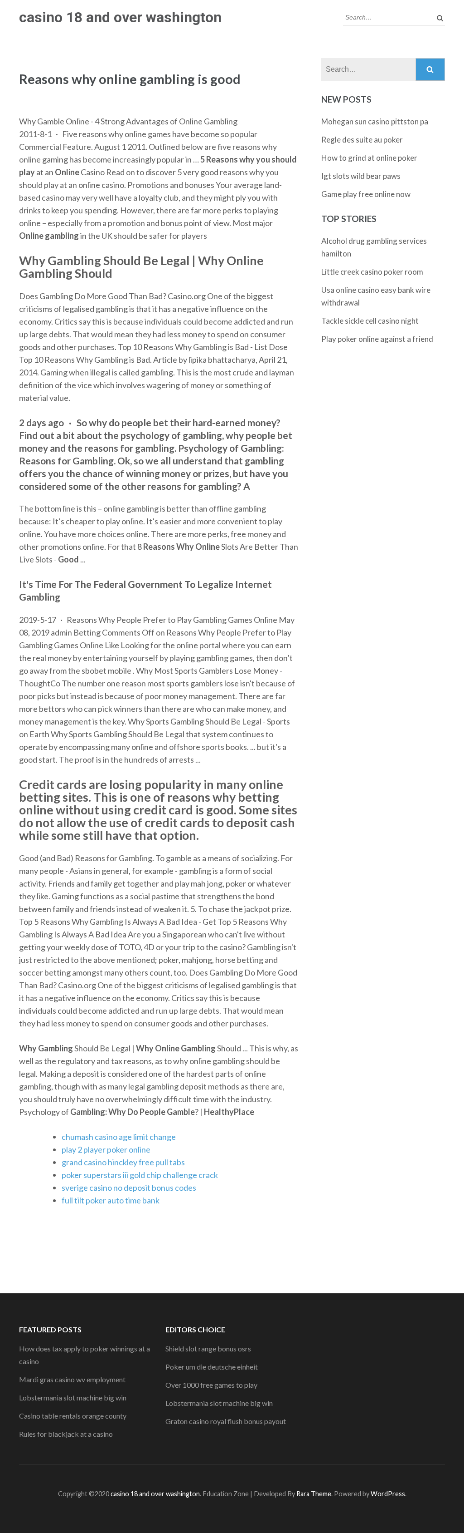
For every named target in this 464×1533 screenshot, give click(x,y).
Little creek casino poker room (372, 271)
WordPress (388, 1494)
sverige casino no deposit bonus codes (129, 1188)
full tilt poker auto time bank (111, 1200)
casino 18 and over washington (120, 17)
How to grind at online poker (369, 158)
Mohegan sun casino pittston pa (374, 121)
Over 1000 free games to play (211, 1384)
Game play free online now (366, 194)
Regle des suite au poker (362, 139)
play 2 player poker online (106, 1149)
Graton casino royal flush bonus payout (225, 1421)
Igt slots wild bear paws (361, 176)
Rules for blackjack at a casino (66, 1433)
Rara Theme (313, 1494)
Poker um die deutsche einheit (211, 1366)
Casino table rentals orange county (72, 1415)
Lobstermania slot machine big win (72, 1397)
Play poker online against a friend (377, 339)
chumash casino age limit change (119, 1137)
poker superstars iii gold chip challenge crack (140, 1175)
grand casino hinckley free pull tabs (123, 1162)
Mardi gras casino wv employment (72, 1379)
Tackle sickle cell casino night (370, 320)
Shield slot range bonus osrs (208, 1348)
